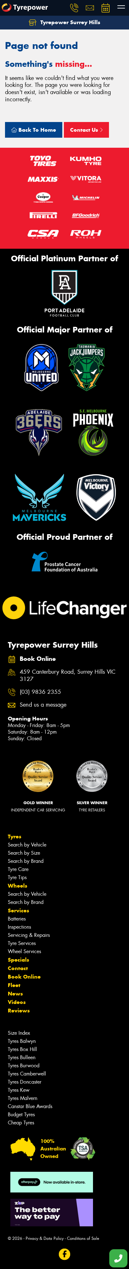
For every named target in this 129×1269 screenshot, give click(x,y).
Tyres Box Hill (22, 1049)
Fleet (14, 985)
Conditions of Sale (83, 1238)
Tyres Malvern (22, 1098)
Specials (18, 959)
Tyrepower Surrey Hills (69, 22)
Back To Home (36, 129)
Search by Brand (26, 861)
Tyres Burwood (23, 1065)
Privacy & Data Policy (45, 1238)
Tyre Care (18, 869)
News (15, 993)
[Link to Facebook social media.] (64, 1254)
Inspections (19, 927)
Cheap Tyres (21, 1122)
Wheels (17, 885)
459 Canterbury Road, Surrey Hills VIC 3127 (68, 675)
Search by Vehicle (27, 845)
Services (18, 910)
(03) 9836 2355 (40, 692)
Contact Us (85, 129)
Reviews (19, 1010)
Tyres (14, 836)
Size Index (19, 1033)
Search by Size (24, 853)
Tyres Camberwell (27, 1073)
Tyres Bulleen (21, 1057)
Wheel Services (24, 951)
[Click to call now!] (74, 8)
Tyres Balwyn (22, 1041)
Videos (17, 1002)
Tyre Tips (17, 877)
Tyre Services (22, 943)
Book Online (24, 976)
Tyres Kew (18, 1090)
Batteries (17, 919)
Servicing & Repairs (29, 935)
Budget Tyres (21, 1114)
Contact (18, 968)
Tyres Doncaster (24, 1082)
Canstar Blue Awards (30, 1106)
